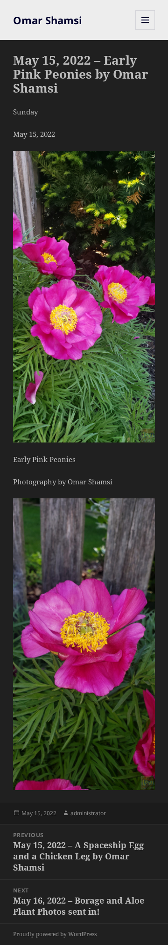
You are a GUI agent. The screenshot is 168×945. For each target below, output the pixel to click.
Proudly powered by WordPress (55, 934)
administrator (88, 813)
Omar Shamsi (47, 20)
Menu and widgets (145, 29)
